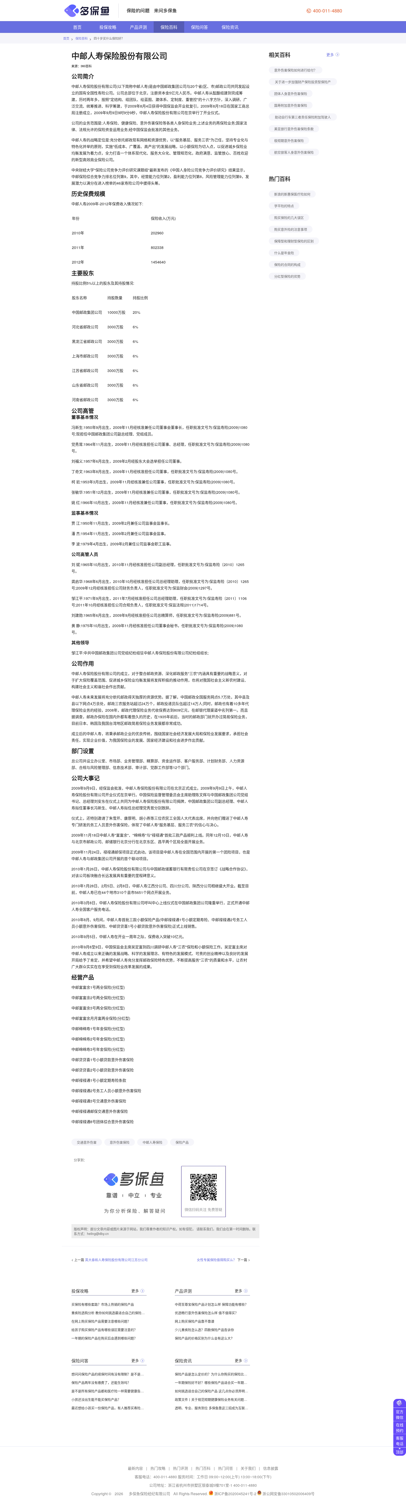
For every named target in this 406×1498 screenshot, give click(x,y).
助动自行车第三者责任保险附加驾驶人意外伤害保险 (303, 117)
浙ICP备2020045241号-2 (235, 1493)
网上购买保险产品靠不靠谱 (194, 1321)
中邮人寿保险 (152, 1142)
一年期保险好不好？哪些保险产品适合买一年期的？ (212, 1382)
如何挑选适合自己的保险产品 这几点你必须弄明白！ (212, 1391)
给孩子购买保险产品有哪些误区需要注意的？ (104, 1329)
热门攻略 (157, 1468)
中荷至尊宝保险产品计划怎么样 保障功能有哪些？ (211, 1304)
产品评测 (138, 27)
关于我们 (248, 1468)
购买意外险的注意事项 (290, 229)
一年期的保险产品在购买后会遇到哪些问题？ (104, 1338)
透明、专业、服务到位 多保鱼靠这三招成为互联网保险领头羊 (212, 1407)
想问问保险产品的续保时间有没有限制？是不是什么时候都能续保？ (109, 1374)
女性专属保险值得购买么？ (216, 1259)
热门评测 (180, 1468)
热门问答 (225, 1468)
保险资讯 (230, 27)
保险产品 (182, 1142)
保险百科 (168, 27)
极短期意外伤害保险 (289, 140)
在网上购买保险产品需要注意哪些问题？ (101, 1321)
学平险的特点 (284, 205)
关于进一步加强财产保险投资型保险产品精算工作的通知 (303, 82)
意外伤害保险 (119, 1142)
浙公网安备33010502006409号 (288, 1493)
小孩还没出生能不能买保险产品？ (96, 1399)
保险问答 (199, 27)
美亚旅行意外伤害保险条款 (294, 128)
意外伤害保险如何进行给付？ (295, 70)
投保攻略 (107, 27)
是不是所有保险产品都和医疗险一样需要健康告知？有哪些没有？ (109, 1391)
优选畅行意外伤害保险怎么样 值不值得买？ (206, 1312)
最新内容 (135, 1468)
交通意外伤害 (87, 1142)
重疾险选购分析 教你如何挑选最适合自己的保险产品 (109, 1312)
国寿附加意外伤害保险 (290, 105)
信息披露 (270, 1468)
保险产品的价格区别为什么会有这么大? (204, 1338)
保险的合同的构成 (287, 264)
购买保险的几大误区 (289, 217)
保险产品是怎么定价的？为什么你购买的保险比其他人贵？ (212, 1374)
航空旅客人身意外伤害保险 (294, 152)
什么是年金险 (284, 252)
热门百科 (203, 1468)
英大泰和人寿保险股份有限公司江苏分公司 (116, 1259)
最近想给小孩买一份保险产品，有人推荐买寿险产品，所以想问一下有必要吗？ (109, 1407)
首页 (77, 27)
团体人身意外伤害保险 (290, 93)
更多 (135, 1290)
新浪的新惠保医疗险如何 (292, 194)
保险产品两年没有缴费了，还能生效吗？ (101, 1382)
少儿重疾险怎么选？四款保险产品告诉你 (204, 1329)
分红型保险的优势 (287, 276)
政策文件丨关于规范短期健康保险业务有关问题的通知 (212, 1399)
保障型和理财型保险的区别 (294, 241)
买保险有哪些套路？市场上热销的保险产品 (102, 1304)
